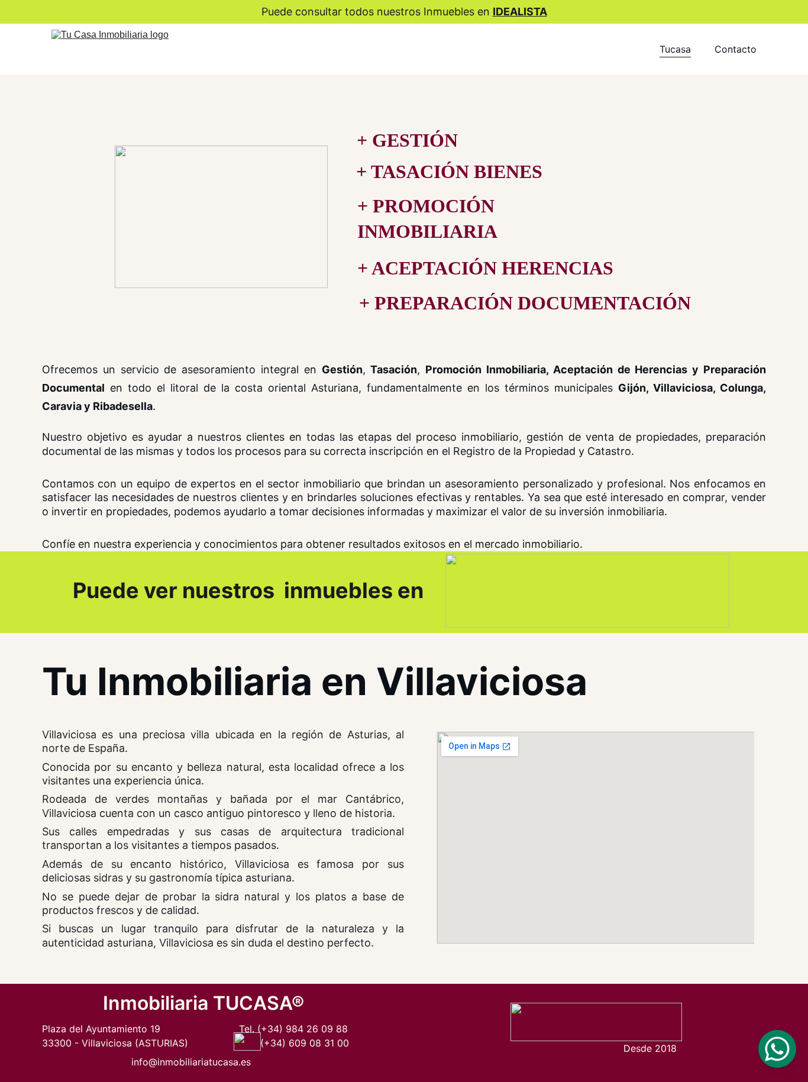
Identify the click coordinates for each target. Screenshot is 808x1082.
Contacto (736, 49)
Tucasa (675, 49)
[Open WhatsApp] (777, 1049)
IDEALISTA (520, 11)
